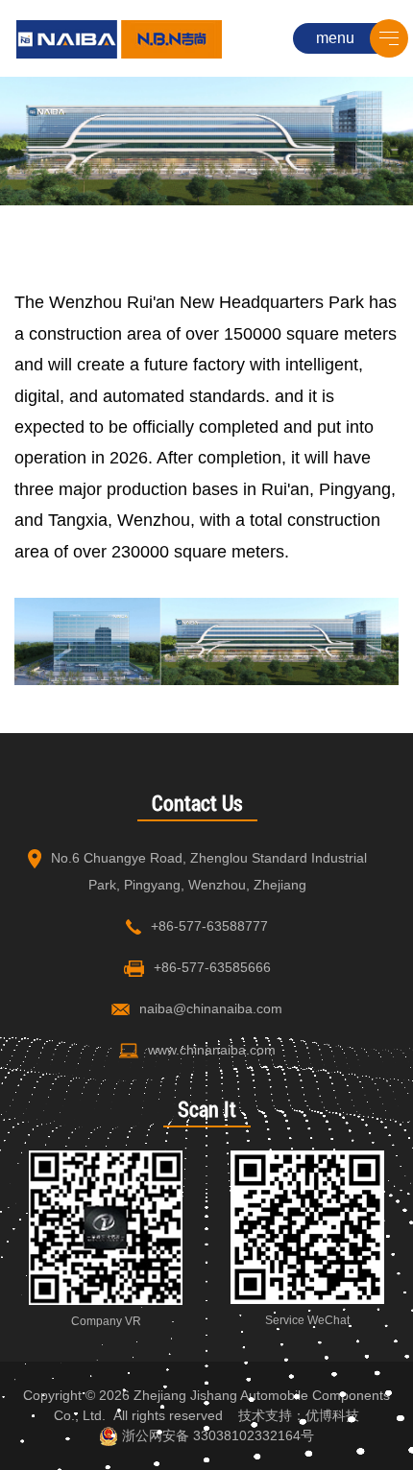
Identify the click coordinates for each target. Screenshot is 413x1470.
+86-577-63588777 (209, 926)
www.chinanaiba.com (212, 1049)
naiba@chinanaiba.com (210, 1008)
